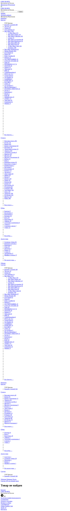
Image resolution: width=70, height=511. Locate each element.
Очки (7, 247)
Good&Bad (8, 79)
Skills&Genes (9, 97)
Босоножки (8, 213)
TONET (7, 98)
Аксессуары (4, 239)
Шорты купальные (10, 423)
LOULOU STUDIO (11, 61)
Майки (7, 175)
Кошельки (8, 245)
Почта (14, 479)
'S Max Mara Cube (15, 46)
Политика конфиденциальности (11, 498)
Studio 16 (3, 508)
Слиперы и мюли (10, 226)
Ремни (7, 250)
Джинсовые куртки (11, 149)
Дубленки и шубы (10, 152)
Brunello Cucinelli (11, 25)
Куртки (7, 170)
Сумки (7, 252)
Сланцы (7, 441)
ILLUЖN (7, 82)
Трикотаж (8, 193)
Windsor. (7, 103)
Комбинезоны (9, 165)
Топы (7, 192)
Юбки (7, 198)
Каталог (3, 490)
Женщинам (4, 5)
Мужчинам (11, 5)
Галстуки (7, 457)
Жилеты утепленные (11, 157)
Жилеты (7, 156)
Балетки (7, 211)
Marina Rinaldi (10, 51)
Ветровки (8, 147)
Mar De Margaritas (10, 87)
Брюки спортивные (11, 146)
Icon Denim (8, 52)
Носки (6, 177)
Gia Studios (8, 77)
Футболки (8, 195)
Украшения (8, 253)
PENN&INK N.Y (10, 64)
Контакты (4, 509)
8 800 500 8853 (5, 1)
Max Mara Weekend (11, 49)
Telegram (3, 479)
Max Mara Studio (14, 34)
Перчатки (7, 248)
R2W (6, 95)
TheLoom (8, 69)
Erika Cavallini (9, 56)
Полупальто (9, 185)
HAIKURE (8, 80)
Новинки (3, 18)
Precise (7, 93)
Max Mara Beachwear (15, 41)
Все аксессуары (10, 260)
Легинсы (7, 172)
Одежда (3, 138)
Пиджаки (7, 411)
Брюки (7, 144)
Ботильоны (8, 214)
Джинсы (8, 151)
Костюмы (7, 167)
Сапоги (7, 224)
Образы (3, 263)
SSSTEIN (8, 66)
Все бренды (8, 135)
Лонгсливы (8, 174)
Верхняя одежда (10, 141)
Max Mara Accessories (15, 39)
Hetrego (7, 57)
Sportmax (12, 48)
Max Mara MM (14, 43)
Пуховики (8, 187)
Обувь (3, 208)
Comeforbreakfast (10, 72)
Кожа (6, 160)
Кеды (6, 218)
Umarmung (8, 102)
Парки (7, 180)
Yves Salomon (9, 29)
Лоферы (7, 221)
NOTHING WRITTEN (12, 89)
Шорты (7, 197)
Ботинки (8, 216)
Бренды (3, 20)
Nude (6, 62)
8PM (6, 71)
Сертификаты (5, 504)
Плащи (7, 183)
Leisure (11, 38)
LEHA (7, 84)
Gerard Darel (8, 75)
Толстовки (8, 190)
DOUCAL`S (8, 74)
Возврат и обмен (6, 503)
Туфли (7, 227)
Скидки (3, 265)
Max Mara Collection (15, 36)
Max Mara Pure (13, 44)
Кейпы (7, 159)
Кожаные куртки (10, 162)
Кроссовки (8, 219)
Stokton (7, 67)
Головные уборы (10, 242)
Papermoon (8, 92)
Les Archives (8, 85)
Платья (7, 182)
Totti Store (8, 100)
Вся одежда (8, 205)
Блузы (7, 142)
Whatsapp (9, 479)
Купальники (9, 169)
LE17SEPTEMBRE (11, 59)
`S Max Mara (13, 33)
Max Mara (9, 31)
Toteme (7, 28)
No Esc (7, 90)
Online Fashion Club (7, 506)
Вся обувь (8, 236)
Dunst (7, 54)
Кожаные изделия (10, 243)
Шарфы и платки (10, 255)
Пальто (7, 178)
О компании (4, 499)
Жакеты (8, 154)
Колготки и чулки (10, 164)
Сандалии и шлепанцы (12, 222)
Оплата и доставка (6, 501)
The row (7, 26)
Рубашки (8, 188)
